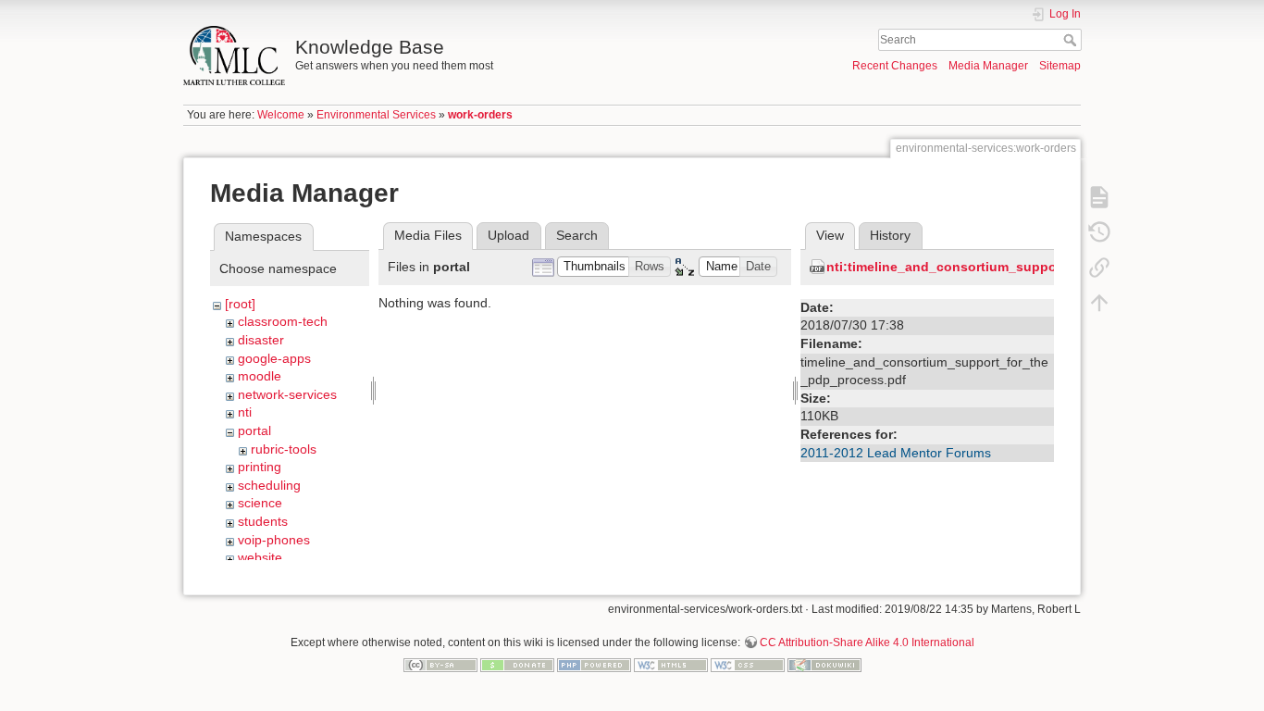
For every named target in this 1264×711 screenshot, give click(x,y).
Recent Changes (894, 65)
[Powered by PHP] (594, 664)
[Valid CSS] (748, 664)
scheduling (269, 485)
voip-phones (274, 539)
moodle (259, 375)
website (260, 557)
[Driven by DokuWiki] (824, 664)
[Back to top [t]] (1099, 301)
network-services (287, 394)
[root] (240, 303)
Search (1072, 39)
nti (245, 412)
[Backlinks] (1099, 266)
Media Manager (988, 65)
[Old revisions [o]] (1099, 231)
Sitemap (1060, 65)
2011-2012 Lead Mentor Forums (895, 452)
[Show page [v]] (1099, 196)
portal (254, 430)
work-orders (480, 114)
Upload (508, 235)
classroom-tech (283, 321)
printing (259, 466)
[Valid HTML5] (671, 664)
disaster (261, 339)
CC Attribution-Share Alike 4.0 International (867, 642)
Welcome (280, 114)
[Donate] (517, 664)
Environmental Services (376, 114)
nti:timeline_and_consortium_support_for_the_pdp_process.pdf (1030, 266)
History (890, 235)
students (263, 521)
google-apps (274, 358)
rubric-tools (283, 449)
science (260, 502)
